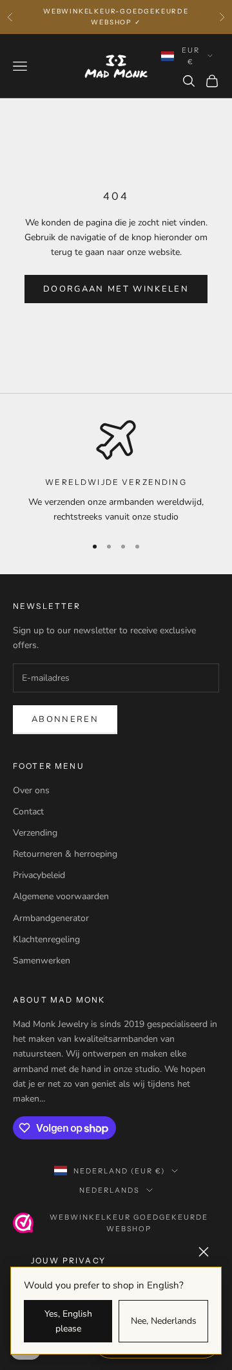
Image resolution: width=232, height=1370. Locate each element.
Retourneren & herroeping (65, 854)
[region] (116, 471)
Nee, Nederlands (164, 1321)
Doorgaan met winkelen (116, 289)
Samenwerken (41, 960)
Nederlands (109, 1190)
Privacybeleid (39, 875)
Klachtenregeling (46, 939)
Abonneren (65, 719)
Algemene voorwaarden (61, 896)
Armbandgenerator (51, 918)
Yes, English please (68, 1321)
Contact (28, 811)
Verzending (35, 833)
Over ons (31, 790)
